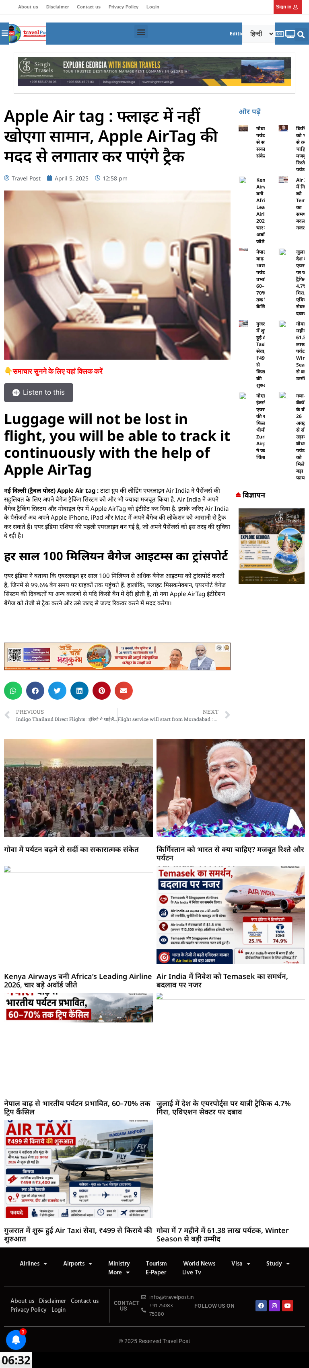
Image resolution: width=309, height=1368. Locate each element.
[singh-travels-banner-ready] (154, 84)
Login (152, 6)
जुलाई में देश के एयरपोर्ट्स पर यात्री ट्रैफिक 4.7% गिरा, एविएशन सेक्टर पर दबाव (224, 1107)
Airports (73, 1263)
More (115, 1272)
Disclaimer (57, 6)
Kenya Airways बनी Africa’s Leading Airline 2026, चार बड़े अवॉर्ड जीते (78, 980)
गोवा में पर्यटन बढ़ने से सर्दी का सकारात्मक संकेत (71, 849)
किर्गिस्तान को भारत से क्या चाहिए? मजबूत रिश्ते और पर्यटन (230, 853)
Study (274, 1263)
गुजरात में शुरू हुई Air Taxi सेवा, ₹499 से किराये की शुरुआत (264, 354)
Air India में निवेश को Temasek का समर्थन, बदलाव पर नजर (222, 980)
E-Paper (156, 1272)
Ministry (119, 1263)
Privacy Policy (123, 6)
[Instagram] (274, 1305)
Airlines (29, 1263)
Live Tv (191, 1272)
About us (28, 6)
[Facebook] (261, 1305)
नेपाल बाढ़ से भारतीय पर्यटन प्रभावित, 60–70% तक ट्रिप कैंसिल (264, 279)
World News (199, 1263)
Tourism (156, 1263)
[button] (141, 31)
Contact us (89, 6)
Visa (237, 1263)
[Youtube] (287, 1305)
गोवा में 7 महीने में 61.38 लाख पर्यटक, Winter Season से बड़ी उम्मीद (223, 1234)
